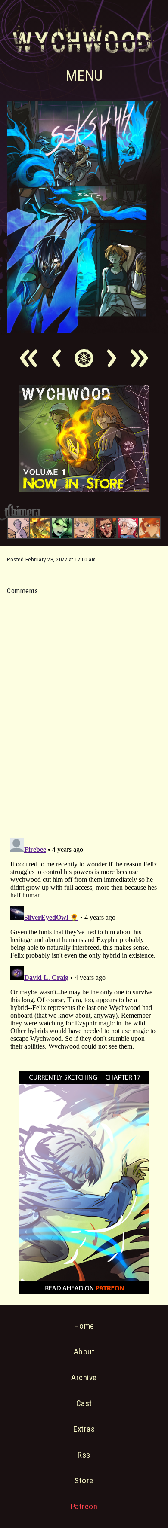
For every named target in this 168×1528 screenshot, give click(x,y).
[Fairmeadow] (18, 528)
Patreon (84, 1506)
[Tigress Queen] (149, 528)
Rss (84, 1455)
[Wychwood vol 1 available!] (84, 490)
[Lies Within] (128, 528)
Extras (84, 1429)
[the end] (62, 528)
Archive (84, 1377)
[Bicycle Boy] (106, 528)
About (84, 1352)
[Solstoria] (84, 528)
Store (84, 1480)
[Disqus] (84, 711)
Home (84, 1326)
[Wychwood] (40, 528)
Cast (84, 1403)
